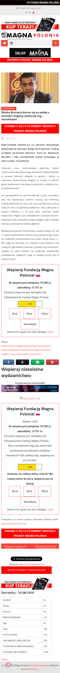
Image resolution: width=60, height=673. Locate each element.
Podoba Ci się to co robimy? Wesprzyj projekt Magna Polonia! (30, 128)
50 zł (29, 314)
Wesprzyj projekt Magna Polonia (30, 60)
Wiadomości (9, 108)
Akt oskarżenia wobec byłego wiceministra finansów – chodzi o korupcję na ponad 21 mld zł (45, 547)
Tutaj (50, 332)
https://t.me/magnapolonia (31, 564)
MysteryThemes (31, 669)
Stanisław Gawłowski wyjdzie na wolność (15, 547)
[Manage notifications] (8, 664)
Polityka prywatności (39, 665)
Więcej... (5, 659)
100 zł (44, 314)
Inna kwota (30, 324)
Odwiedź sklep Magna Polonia (30, 52)
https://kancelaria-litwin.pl (13, 523)
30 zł (14, 314)
